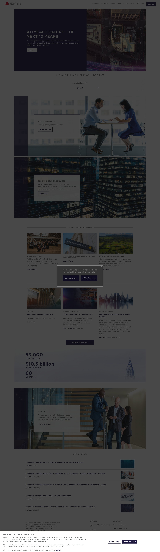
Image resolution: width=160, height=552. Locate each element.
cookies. (58, 550)
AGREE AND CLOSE (129, 541)
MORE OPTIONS (114, 541)
